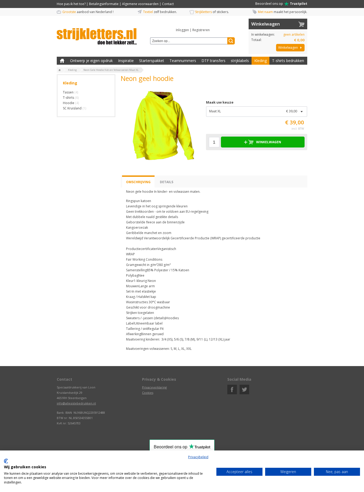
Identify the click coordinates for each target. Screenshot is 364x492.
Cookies (147, 393)
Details (166, 182)
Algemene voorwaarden (140, 4)
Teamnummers (182, 60)
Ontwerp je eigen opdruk (91, 60)
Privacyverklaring (154, 387)
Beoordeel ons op (281, 3)
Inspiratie (126, 60)
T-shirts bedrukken (288, 60)
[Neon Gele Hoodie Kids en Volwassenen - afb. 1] (161, 125)
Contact (168, 4)
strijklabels (240, 60)
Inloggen (182, 30)
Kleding (260, 60)
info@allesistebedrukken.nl (76, 403)
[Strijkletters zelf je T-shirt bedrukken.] (60, 70)
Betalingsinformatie (104, 4)
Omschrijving (138, 182)
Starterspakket (151, 60)
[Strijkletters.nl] (97, 33)
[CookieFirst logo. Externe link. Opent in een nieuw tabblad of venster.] (6, 461)
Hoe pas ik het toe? (71, 4)
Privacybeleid (198, 457)
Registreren (201, 30)
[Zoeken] (231, 40)
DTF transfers (213, 60)
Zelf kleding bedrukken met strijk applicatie (62, 60)
